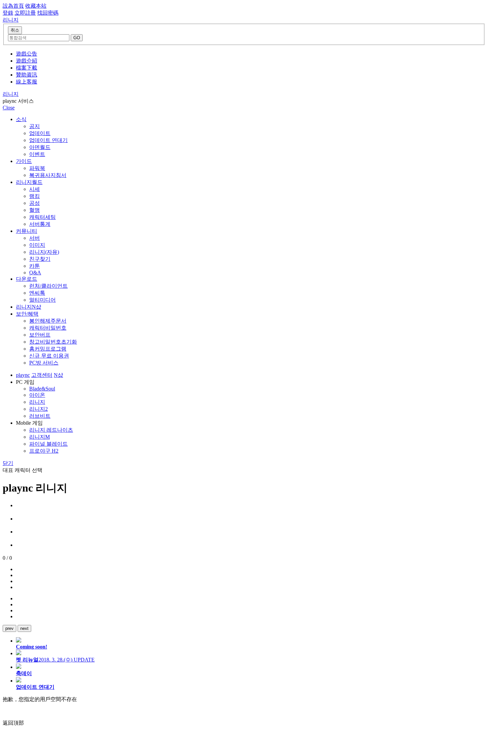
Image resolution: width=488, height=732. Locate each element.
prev (9, 628)
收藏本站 (35, 6)
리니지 (11, 94)
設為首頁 (13, 6)
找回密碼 (47, 13)
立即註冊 (25, 13)
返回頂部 (13, 723)
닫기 (8, 463)
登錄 (8, 13)
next (24, 628)
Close (9, 107)
